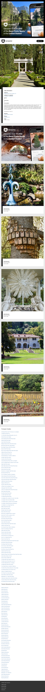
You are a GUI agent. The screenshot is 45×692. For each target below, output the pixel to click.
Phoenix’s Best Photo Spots (6, 532)
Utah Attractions (4, 665)
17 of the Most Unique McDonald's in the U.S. (9, 435)
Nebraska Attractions (5, 636)
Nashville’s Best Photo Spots (6, 516)
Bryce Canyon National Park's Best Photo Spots (9, 450)
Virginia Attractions (4, 669)
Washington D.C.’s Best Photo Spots (7, 576)
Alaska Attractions (4, 589)
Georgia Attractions (4, 602)
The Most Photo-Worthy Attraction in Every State (9, 567)
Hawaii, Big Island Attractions (6, 604)
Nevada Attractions (4, 638)
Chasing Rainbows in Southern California (8, 455)
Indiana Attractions (4, 614)
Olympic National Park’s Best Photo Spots (8, 523)
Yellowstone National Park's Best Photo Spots (9, 578)
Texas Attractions (4, 664)
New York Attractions (5, 645)
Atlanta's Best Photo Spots (6, 440)
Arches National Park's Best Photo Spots (8, 438)
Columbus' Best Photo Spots (6, 459)
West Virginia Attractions (5, 674)
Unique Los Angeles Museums (6, 571)
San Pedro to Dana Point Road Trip (7, 549)
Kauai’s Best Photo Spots (5, 491)
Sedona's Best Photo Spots (6, 552)
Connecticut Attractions (5, 597)
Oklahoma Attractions (5, 652)
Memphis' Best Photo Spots (6, 510)
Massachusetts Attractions (5, 626)
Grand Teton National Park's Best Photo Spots (9, 477)
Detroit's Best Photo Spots (5, 469)
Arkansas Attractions (4, 592)
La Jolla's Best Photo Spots (6, 494)
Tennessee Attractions (5, 662)
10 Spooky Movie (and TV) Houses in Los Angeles (10, 431)
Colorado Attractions (4, 596)
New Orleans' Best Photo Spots (6, 518)
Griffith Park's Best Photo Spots (6, 481)
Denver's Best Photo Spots (6, 467)
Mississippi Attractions (5, 631)
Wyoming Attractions (4, 677)
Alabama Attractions (4, 587)
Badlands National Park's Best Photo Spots (8, 443)
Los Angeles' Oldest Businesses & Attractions (9, 503)
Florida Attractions (4, 601)
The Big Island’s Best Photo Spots (7, 564)
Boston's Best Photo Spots (6, 448)
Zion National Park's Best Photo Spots (8, 581)
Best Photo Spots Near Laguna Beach (8, 445)
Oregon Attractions (4, 653)
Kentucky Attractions (4, 619)
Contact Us (3, 689)
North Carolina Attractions (5, 647)
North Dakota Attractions (5, 648)
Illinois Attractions (4, 613)
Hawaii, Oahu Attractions (5, 609)
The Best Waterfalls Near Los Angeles (7, 562)
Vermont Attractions (4, 667)
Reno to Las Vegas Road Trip (6, 537)
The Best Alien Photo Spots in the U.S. (8, 559)
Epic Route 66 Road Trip (5, 472)
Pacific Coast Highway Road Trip (7, 528)
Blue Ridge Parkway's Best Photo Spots (8, 447)
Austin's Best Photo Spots (5, 442)
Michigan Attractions (4, 628)
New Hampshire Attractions (6, 640)
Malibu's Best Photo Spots (5, 506)
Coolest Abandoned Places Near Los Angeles (9, 460)
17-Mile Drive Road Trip (5, 433)
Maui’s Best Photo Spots (5, 508)
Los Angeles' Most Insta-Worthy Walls (7, 499)
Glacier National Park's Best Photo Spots (8, 476)
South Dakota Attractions (5, 660)
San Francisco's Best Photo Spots (7, 545)
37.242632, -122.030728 (8, 96)
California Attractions (5, 594)
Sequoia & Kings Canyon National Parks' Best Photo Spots (11, 554)
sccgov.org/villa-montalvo (8, 114)
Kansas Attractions (4, 618)
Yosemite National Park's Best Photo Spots (8, 579)
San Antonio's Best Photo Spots (6, 542)
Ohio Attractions (4, 650)
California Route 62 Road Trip (6, 452)
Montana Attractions (4, 635)
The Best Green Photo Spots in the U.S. (8, 561)
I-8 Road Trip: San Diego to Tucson (7, 486)
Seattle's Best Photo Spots (6, 550)
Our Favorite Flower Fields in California (8, 527)
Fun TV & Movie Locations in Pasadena (8, 474)
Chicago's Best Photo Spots (6, 457)
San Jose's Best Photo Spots (6, 547)
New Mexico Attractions (5, 643)
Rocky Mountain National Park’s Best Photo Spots (10, 540)
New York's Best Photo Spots (6, 520)
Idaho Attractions (4, 611)
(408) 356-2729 (7, 117)
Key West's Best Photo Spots (6, 493)
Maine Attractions (4, 623)
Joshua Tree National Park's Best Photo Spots (9, 489)
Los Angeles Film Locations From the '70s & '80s (9, 498)
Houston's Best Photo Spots (6, 484)
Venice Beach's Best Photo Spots (7, 574)
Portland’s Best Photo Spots (6, 533)
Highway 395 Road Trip (5, 482)
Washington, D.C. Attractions (6, 672)
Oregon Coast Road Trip (5, 525)
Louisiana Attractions (5, 621)
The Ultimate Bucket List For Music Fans (8, 569)
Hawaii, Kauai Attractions (5, 606)
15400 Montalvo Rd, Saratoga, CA (10, 93)
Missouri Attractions (4, 633)
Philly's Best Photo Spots (5, 530)
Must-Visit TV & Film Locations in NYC (8, 515)
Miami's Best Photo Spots (5, 511)
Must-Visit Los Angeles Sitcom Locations (8, 513)
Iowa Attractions (4, 616)
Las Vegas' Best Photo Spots (6, 496)
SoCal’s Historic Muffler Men (6, 557)
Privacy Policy (3, 686)
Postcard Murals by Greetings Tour (7, 535)
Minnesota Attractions (5, 630)
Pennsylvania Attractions (5, 655)
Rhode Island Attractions (5, 657)
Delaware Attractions (5, 599)
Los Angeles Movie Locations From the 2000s (9, 501)
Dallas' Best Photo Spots (5, 464)
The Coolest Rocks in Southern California (8, 566)
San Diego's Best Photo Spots (6, 544)
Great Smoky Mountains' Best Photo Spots (8, 479)
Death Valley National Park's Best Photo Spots (9, 465)
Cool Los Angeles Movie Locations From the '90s (9, 462)
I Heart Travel (3, 684)
